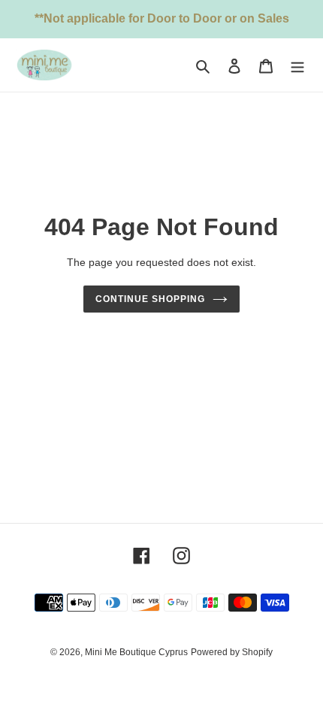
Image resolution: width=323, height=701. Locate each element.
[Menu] (297, 65)
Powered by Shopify (232, 652)
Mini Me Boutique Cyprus (136, 652)
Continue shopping (150, 299)
